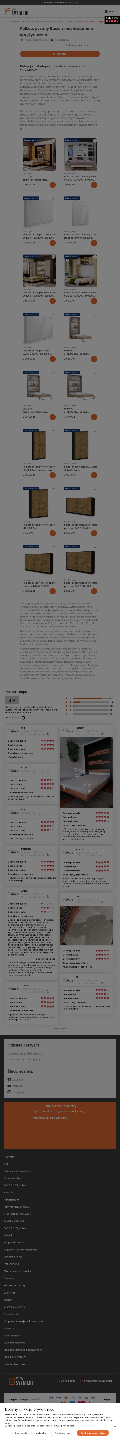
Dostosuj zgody (63, 1433)
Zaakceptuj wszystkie (93, 1433)
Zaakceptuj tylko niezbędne (31, 1433)
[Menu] (115, 1427)
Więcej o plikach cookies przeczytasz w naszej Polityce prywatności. (39, 1425)
